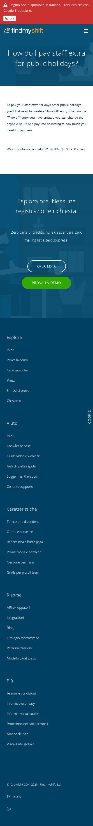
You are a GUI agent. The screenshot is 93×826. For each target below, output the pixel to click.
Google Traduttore (17, 10)
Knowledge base (18, 446)
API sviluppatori (18, 607)
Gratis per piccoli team (23, 572)
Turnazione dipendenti (23, 521)
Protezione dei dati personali (27, 723)
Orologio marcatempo (23, 638)
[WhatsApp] (9, 808)
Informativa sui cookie (23, 713)
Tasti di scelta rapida (21, 466)
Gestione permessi (20, 562)
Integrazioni (15, 617)
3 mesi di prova (18, 390)
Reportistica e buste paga (25, 542)
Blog (10, 627)
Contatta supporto (20, 486)
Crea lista (46, 266)
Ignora (9, 18)
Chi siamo (14, 400)
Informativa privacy (21, 703)
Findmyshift (15, 772)
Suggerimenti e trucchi (23, 476)
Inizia (10, 349)
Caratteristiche (17, 370)
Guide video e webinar (23, 456)
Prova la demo (46, 282)
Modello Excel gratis (21, 658)
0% (66, 149)
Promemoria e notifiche (24, 552)
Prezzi (11, 380)
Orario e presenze (20, 531)
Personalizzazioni (19, 648)
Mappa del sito (17, 734)
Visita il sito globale (20, 744)
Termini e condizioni (21, 693)
